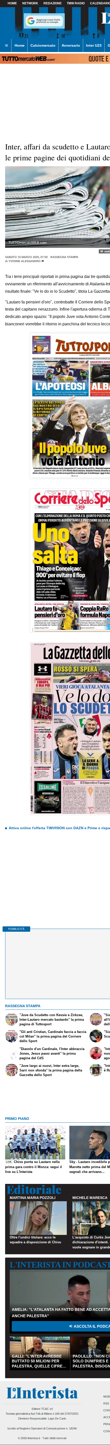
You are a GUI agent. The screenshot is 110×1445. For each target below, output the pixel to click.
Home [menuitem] (20, 45)
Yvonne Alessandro (24, 261)
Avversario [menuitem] (71, 45)
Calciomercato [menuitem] (43, 45)
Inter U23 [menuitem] (94, 45)
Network (30, 3)
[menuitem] (6, 45)
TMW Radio (76, 3)
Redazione (52, 3)
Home (12, 3)
